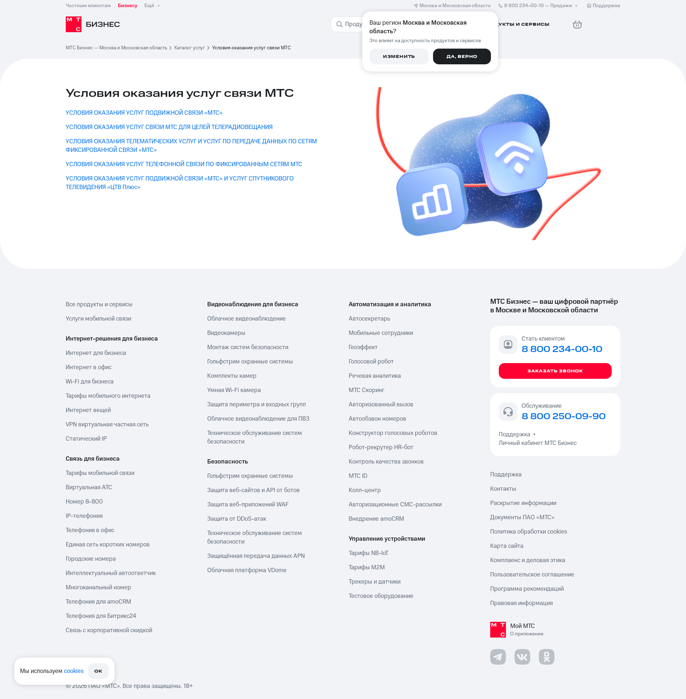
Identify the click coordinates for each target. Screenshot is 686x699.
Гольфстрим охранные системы (250, 361)
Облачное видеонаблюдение (246, 318)
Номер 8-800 (84, 501)
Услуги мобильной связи (98, 318)
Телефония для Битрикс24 (101, 616)
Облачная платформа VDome (247, 570)
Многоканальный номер (98, 587)
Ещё (149, 5)
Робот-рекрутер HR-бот (381, 447)
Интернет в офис (88, 367)
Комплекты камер (232, 376)
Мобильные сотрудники (381, 333)
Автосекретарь (369, 318)
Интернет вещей (88, 410)
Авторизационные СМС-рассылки (395, 504)
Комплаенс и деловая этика (527, 560)
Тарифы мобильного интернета (108, 396)
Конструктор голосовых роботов (393, 433)
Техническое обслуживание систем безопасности (254, 437)
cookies (74, 671)
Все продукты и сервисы (99, 304)
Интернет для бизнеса (96, 353)
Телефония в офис (90, 530)
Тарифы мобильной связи (100, 473)
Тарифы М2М (367, 567)
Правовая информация (521, 603)
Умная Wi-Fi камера (234, 390)
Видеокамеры (226, 333)
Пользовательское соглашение (532, 574)
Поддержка (516, 434)
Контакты (503, 489)
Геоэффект (363, 347)
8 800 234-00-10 (538, 5)
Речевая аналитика (375, 376)
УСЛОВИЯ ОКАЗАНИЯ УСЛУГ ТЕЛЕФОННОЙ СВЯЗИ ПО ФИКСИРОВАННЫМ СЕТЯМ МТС (184, 164)
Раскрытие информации (523, 503)
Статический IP (86, 439)
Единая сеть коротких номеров (108, 544)
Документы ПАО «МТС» (522, 517)
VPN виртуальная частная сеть (107, 424)
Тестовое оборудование (381, 596)
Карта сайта (506, 546)
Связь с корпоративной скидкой (109, 630)
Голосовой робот (371, 361)
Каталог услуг (189, 47)
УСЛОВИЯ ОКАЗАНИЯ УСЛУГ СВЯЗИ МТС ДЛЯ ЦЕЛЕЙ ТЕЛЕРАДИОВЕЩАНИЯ (169, 127)
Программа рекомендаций (527, 589)
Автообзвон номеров (377, 419)
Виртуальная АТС (89, 487)
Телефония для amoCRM (98, 602)
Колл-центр (365, 490)
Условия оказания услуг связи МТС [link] (251, 47)
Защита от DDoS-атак (236, 519)
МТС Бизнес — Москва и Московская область (116, 47)
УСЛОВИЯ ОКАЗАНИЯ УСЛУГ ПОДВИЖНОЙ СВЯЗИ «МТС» (144, 113)
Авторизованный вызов (381, 404)
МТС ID (358, 476)
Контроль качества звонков (386, 461)
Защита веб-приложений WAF (248, 504)
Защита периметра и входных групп (256, 404)
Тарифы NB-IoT (368, 553)
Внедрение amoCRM (376, 519)
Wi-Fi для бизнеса (90, 381)
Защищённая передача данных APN (256, 556)
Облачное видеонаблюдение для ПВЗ (258, 419)
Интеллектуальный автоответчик (111, 573)
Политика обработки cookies (528, 531)
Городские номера (91, 559)
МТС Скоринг (366, 390)
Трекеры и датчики (375, 581)
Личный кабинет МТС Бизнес (538, 443)
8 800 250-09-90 (564, 417)
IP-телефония (84, 516)
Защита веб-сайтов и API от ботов (253, 490)
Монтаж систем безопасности (247, 347)
